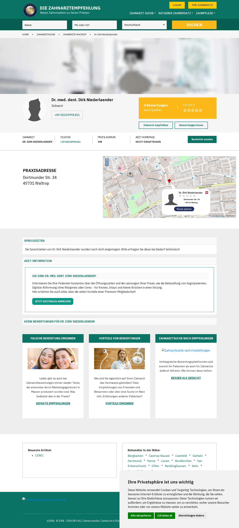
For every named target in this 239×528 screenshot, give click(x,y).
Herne (151, 461)
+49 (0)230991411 (67, 115)
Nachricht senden (202, 139)
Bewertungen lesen (191, 125)
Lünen (165, 461)
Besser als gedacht (186, 378)
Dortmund (135, 461)
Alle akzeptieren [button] (141, 515)
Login (177, 5)
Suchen (194, 24)
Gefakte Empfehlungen (53, 403)
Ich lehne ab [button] (164, 515)
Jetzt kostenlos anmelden (53, 301)
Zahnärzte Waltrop (74, 34)
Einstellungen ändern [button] (191, 515)
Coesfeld (181, 456)
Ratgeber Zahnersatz (175, 13)
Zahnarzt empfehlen (155, 125)
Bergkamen (135, 456)
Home (25, 34)
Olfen (155, 466)
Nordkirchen (183, 461)
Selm (195, 466)
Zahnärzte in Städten (112, 520)
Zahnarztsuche (46, 34)
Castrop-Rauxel (159, 456)
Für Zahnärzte (202, 5)
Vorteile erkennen (119, 403)
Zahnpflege (204, 13)
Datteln (198, 456)
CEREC (39, 455)
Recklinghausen (175, 466)
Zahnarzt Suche (141, 13)
